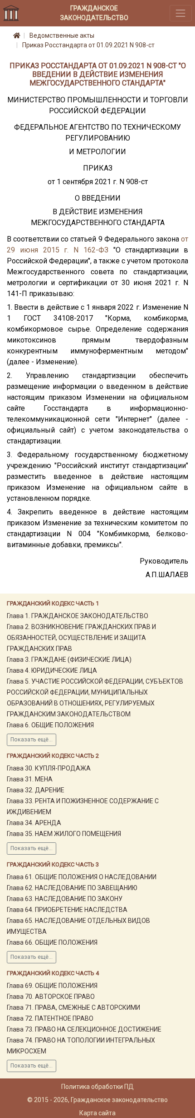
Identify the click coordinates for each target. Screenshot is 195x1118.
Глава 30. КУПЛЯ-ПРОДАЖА (49, 768)
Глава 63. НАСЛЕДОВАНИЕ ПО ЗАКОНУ (64, 898)
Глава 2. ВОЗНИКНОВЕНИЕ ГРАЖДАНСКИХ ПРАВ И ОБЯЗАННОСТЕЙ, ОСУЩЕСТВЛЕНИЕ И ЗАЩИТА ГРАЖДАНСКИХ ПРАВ (81, 637)
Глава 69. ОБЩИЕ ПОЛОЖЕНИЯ (52, 985)
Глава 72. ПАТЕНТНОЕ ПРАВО (50, 1018)
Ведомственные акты (61, 35)
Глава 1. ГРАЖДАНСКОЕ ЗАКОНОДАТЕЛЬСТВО (77, 615)
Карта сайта (97, 1113)
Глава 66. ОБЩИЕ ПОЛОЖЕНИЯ (52, 942)
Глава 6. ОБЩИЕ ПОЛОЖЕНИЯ (50, 725)
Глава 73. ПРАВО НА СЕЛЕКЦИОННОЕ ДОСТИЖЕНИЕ (84, 1029)
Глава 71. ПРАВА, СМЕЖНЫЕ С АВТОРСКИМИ (73, 1007)
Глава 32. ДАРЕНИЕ (35, 790)
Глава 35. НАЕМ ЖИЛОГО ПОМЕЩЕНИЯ (64, 833)
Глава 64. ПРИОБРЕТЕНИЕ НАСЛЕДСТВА (67, 909)
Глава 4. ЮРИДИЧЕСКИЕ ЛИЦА (52, 670)
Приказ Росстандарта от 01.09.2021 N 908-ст (88, 45)
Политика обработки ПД (97, 1086)
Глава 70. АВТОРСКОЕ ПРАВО (51, 996)
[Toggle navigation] (181, 13)
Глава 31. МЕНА (30, 779)
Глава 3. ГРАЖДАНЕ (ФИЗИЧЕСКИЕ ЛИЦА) (69, 659)
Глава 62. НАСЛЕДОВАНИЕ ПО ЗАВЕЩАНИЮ (72, 887)
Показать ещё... (31, 739)
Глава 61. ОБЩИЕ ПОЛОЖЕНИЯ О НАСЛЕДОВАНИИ (81, 877)
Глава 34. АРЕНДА (34, 822)
